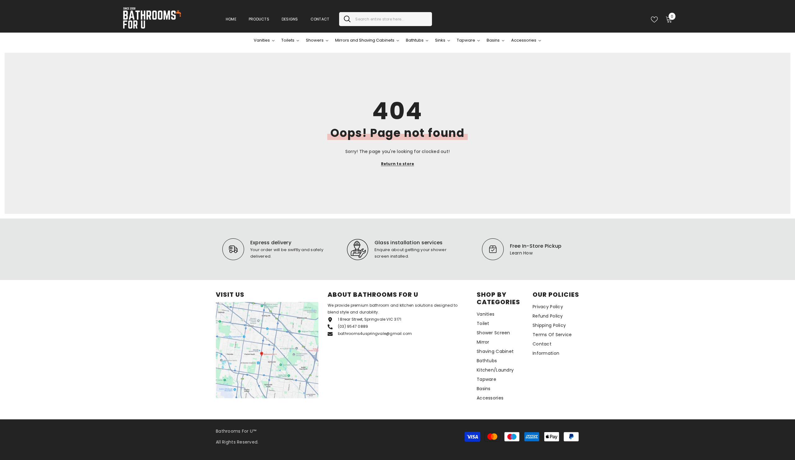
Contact (320, 19)
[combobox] (391, 19)
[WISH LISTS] (654, 19)
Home (231, 19)
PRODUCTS (259, 19)
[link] (273, 249)
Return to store (397, 163)
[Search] (385, 19)
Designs (290, 19)
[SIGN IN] (639, 19)
